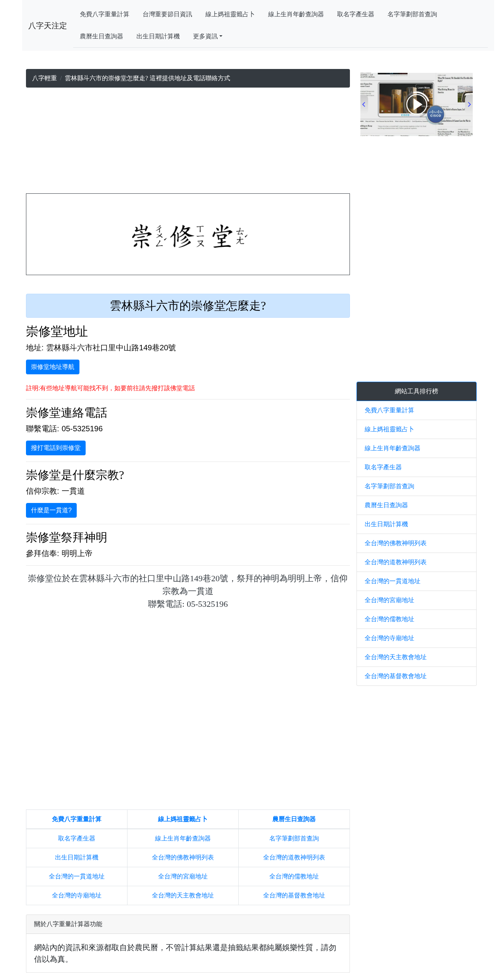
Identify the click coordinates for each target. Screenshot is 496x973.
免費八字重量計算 (104, 14)
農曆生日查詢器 (101, 36)
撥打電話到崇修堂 (56, 447)
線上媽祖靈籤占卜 (230, 14)
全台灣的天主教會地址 (183, 895)
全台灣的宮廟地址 (183, 876)
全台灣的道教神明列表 (294, 857)
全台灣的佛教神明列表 (183, 857)
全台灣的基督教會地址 (294, 895)
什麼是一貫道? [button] (51, 510)
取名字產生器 (355, 14)
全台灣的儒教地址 (294, 876)
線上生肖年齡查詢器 (296, 14)
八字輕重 (44, 78)
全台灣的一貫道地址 (77, 876)
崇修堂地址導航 (52, 366)
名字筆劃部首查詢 (412, 14)
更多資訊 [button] (205, 36)
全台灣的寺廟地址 (77, 895)
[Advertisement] (188, 142)
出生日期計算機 (158, 36)
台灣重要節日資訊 (167, 14)
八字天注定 (47, 25)
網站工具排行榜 (416, 391)
